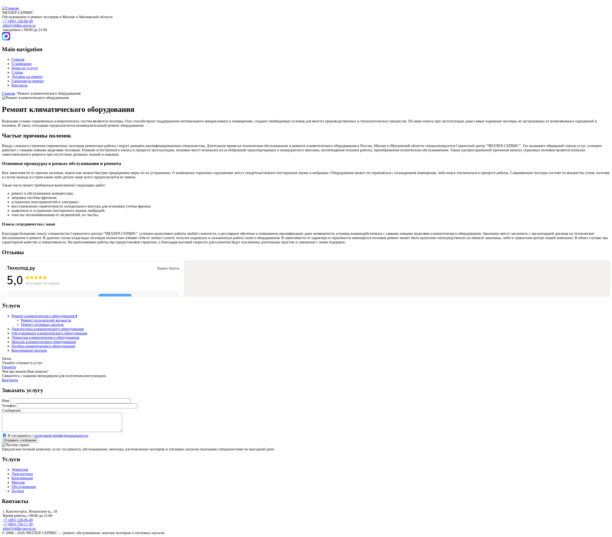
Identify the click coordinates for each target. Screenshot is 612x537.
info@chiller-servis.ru (19, 25)
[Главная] (10, 8)
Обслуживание (23, 487)
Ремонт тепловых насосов (42, 325)
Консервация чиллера (29, 350)
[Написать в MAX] (6, 39)
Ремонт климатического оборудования (44, 316)
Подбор (17, 491)
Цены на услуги (24, 68)
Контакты (19, 85)
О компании (21, 64)
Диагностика (22, 474)
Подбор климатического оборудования (43, 346)
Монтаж (18, 482)
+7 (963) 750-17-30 (18, 524)
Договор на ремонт (27, 77)
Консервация (22, 478)
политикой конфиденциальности (61, 435)
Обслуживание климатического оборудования (49, 333)
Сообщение (11, 410)
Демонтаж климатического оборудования (45, 337)
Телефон (9, 406)
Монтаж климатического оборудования (43, 342)
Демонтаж (19, 469)
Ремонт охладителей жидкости (46, 320)
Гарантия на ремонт (27, 81)
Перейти (9, 367)
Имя (5, 401)
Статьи (17, 72)
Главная (17, 59)
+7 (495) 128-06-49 (18, 21)
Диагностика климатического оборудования (47, 329)
